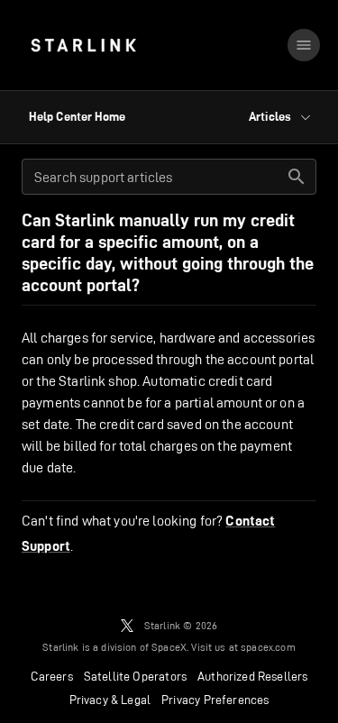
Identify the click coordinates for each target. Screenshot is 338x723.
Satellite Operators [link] (135, 676)
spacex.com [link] (268, 647)
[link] (83, 45)
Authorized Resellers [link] (252, 676)
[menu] (304, 45)
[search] (297, 177)
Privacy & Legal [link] (110, 699)
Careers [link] (52, 676)
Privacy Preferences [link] (215, 699)
